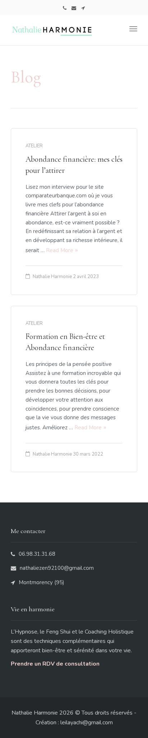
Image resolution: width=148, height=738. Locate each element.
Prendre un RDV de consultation (55, 664)
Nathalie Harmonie (52, 276)
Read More (59, 250)
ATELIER (34, 146)
